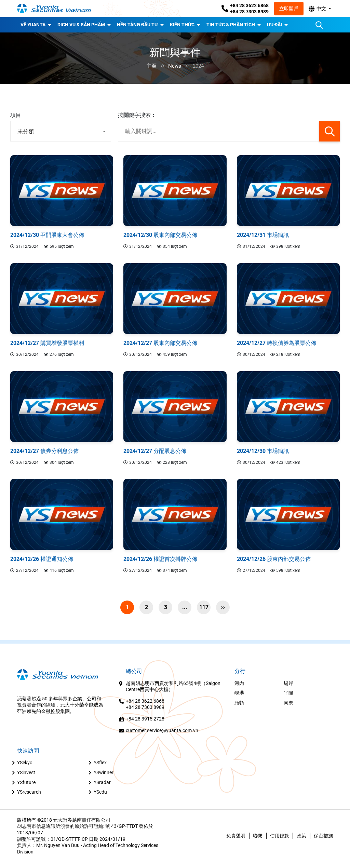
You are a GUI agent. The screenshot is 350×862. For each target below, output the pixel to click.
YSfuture (26, 782)
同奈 (288, 702)
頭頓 (239, 702)
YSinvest (26, 772)
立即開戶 (288, 8)
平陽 (288, 693)
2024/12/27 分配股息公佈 (154, 451)
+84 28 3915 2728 (145, 719)
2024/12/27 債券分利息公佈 (44, 451)
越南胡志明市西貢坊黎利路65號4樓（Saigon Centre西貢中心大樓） (173, 686)
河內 (239, 683)
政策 (301, 835)
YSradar (102, 782)
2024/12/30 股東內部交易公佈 (160, 235)
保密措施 (323, 835)
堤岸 (288, 683)
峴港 (239, 693)
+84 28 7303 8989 (249, 11)
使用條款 (279, 835)
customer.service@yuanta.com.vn (162, 730)
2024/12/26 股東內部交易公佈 (274, 559)
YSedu (100, 792)
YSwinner (103, 772)
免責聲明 (235, 835)
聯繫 (257, 835)
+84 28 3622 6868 (249, 5)
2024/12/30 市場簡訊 (263, 451)
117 (203, 607)
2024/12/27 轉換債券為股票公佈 (276, 343)
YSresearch (29, 792)
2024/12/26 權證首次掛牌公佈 (160, 559)
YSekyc (24, 762)
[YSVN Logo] (58, 9)
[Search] (319, 25)
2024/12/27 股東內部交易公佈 (160, 343)
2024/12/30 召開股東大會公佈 (47, 235)
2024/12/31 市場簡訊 (263, 235)
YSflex (100, 762)
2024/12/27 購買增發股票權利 (47, 343)
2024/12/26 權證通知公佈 (41, 559)
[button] (319, 8)
